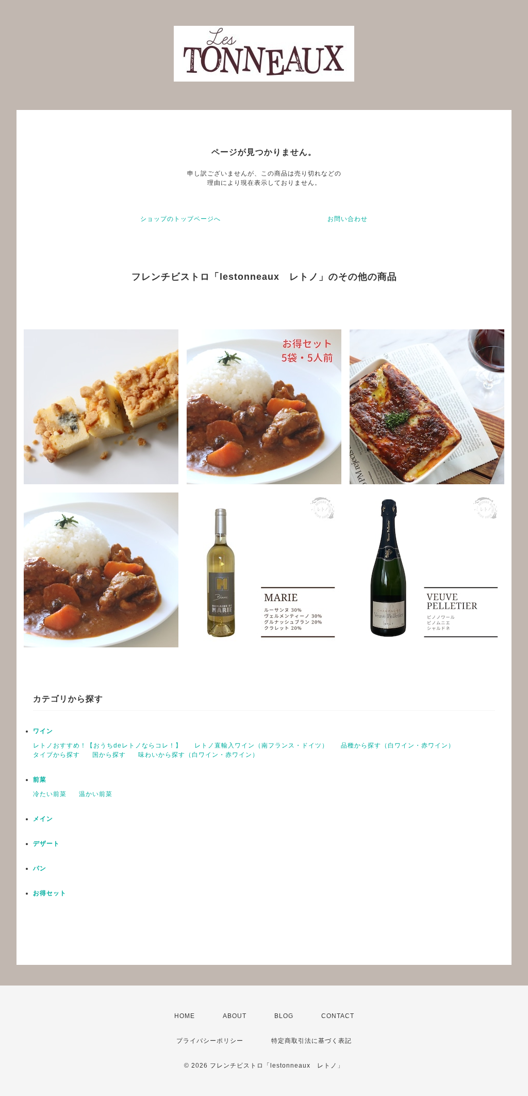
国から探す (109, 754)
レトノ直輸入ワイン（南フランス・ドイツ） (261, 745)
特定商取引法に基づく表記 (311, 1040)
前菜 (39, 779)
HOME (184, 1016)
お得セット (50, 893)
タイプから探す (56, 754)
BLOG (283, 1016)
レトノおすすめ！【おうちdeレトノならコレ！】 (107, 745)
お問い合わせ (347, 219)
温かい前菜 (95, 794)
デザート (46, 843)
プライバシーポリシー (209, 1040)
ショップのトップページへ (180, 219)
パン (39, 868)
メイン (43, 818)
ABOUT (234, 1016)
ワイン (43, 731)
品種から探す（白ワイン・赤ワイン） (398, 745)
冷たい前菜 (50, 794)
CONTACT (337, 1016)
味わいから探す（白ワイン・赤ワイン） (198, 754)
